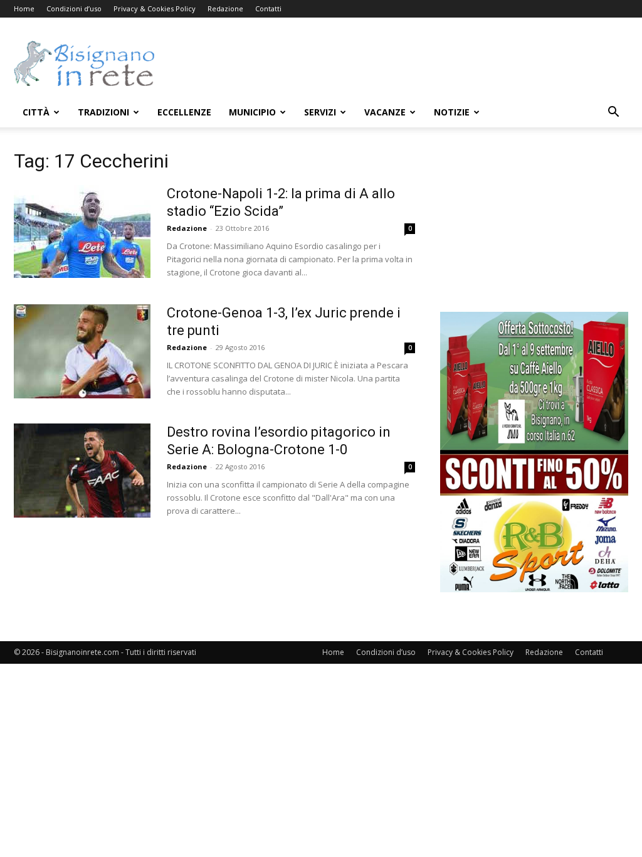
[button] (613, 113)
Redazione (225, 8)
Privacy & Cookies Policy (154, 8)
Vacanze (385, 112)
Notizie (452, 112)
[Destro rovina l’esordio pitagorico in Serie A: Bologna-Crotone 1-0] (82, 470)
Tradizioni (103, 112)
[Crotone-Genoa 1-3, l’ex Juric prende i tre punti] (82, 351)
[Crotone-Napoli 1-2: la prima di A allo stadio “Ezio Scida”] (82, 231)
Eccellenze (184, 112)
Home (24, 8)
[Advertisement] (400, 63)
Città (36, 112)
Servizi (320, 112)
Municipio (252, 112)
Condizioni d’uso (74, 8)
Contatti (268, 8)
